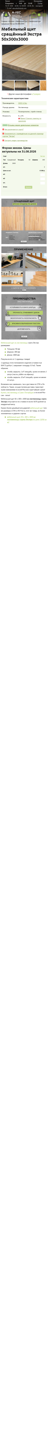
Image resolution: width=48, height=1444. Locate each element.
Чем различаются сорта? (14, 131)
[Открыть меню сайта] (44, 14)
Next (44, 86)
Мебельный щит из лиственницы (14, 353)
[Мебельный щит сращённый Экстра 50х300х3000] (24, 62)
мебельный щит (36, 419)
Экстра (42, 158)
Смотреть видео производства (15, 142)
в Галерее (36, 96)
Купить (40, 198)
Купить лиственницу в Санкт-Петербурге (17, 403)
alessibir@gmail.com (19, 8)
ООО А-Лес (22, 105)
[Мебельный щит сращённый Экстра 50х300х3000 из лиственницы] (9, 86)
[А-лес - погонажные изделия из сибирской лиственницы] (11, 18)
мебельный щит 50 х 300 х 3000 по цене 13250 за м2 (26, 430)
